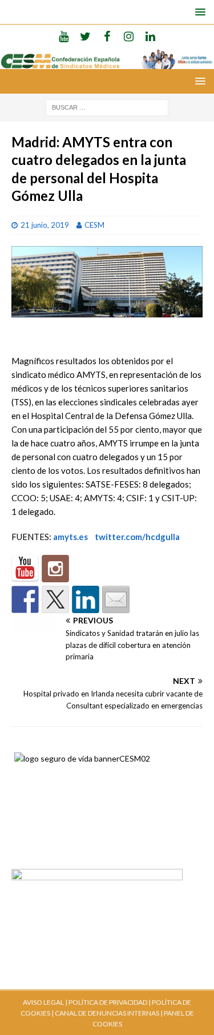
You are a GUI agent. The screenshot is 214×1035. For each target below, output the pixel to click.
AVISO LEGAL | (45, 1002)
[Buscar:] (107, 106)
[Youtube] (64, 36)
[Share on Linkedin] (85, 599)
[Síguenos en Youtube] (25, 568)
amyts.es (70, 536)
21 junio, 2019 (45, 224)
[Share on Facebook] (25, 599)
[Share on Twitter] (55, 599)
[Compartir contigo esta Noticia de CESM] (116, 599)
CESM (94, 224)
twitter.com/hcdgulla (137, 536)
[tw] (85, 36)
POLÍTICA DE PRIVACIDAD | (109, 1002)
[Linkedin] (150, 36)
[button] (198, 12)
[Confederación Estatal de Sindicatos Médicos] (107, 62)
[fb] (107, 36)
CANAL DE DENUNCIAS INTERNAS (106, 1013)
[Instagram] (129, 36)
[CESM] (55, 568)
